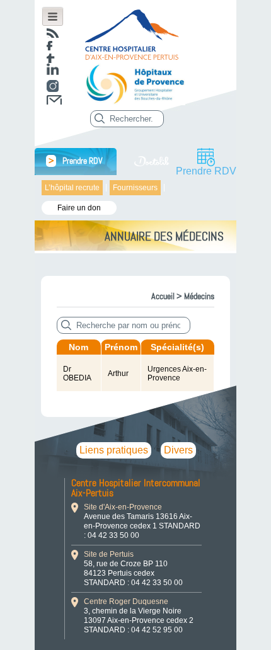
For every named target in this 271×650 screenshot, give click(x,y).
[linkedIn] (53, 69)
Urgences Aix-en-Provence (177, 373)
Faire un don (79, 207)
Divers (178, 450)
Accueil (163, 296)
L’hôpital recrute (72, 187)
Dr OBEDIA (77, 373)
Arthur (118, 373)
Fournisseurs (135, 187)
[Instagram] (53, 86)
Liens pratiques (113, 450)
